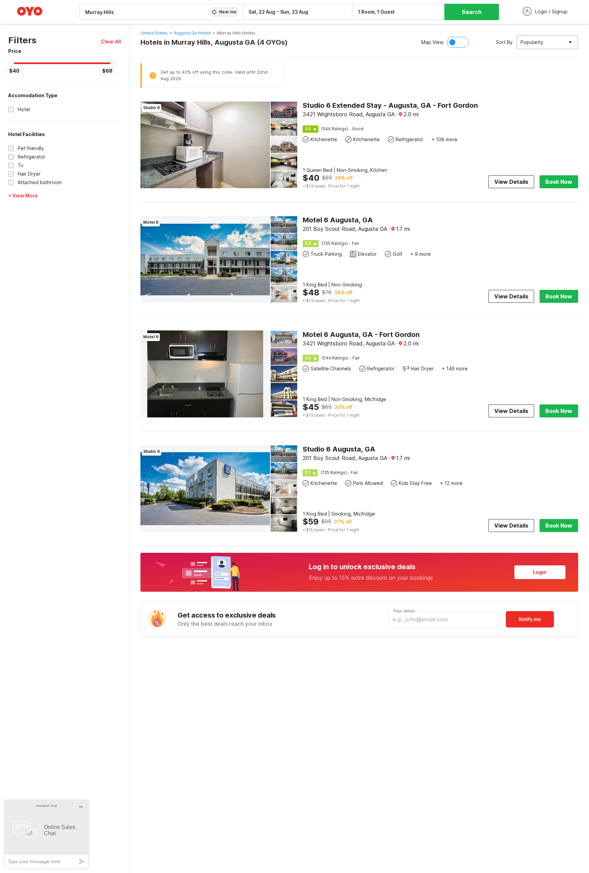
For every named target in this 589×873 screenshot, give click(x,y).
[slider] (11, 64)
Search (472, 12)
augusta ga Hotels (192, 32)
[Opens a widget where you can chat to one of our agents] (46, 834)
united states (154, 32)
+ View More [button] (23, 195)
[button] (111, 41)
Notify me (530, 619)
